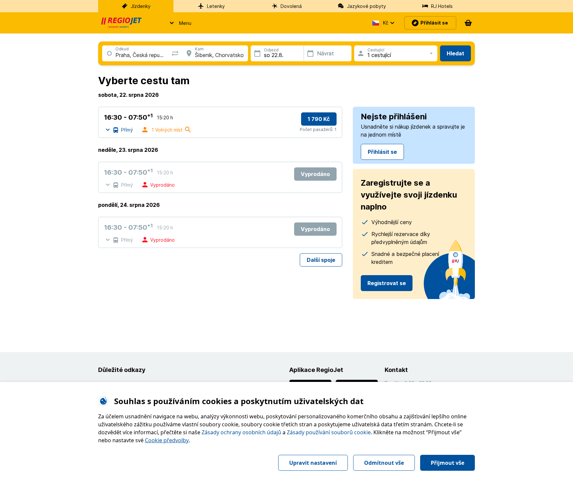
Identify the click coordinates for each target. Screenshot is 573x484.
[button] (178, 23)
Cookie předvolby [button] (167, 440)
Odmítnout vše (384, 462)
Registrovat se (386, 283)
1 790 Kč (319, 119)
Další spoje (321, 260)
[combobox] (115, 55)
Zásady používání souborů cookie (329, 432)
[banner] (121, 23)
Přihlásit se (382, 152)
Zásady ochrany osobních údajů (241, 432)
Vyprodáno (315, 174)
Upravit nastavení (313, 462)
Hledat (455, 53)
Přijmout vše (447, 462)
